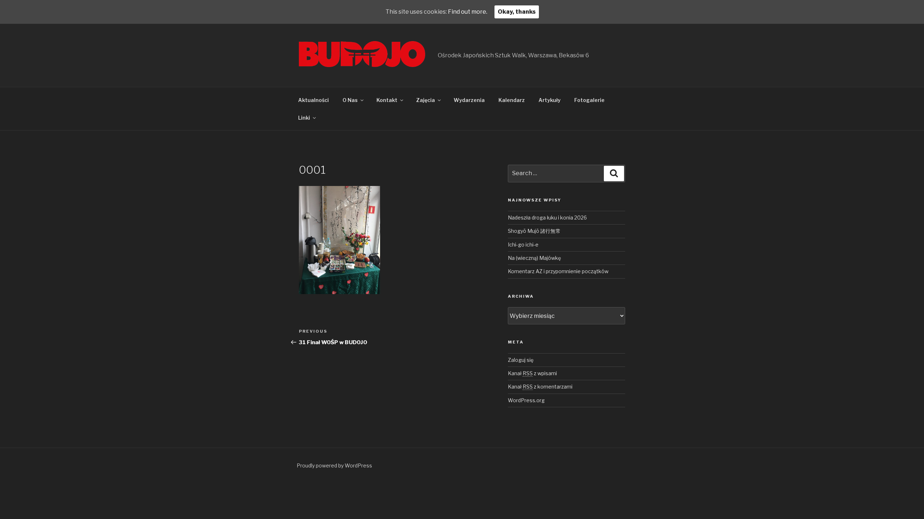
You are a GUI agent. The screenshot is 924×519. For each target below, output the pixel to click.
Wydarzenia (469, 100)
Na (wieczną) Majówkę (534, 258)
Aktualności (313, 100)
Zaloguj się (520, 360)
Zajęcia (425, 100)
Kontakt (386, 100)
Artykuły (550, 100)
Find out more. (467, 11)
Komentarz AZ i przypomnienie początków (558, 271)
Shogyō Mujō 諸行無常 (534, 231)
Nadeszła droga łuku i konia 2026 (547, 217)
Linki (304, 118)
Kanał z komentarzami (540, 386)
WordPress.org (526, 400)
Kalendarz (511, 100)
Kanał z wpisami (532, 373)
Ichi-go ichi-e (523, 244)
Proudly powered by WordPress (334, 465)
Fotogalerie (589, 100)
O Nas (350, 100)
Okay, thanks (517, 11)
